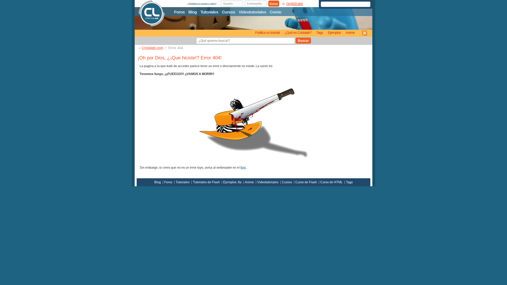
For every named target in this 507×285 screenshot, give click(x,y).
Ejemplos (334, 32)
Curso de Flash (306, 182)
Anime (350, 32)
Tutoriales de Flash (206, 182)
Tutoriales (209, 12)
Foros (179, 12)
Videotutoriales (252, 12)
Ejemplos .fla (232, 182)
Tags (319, 32)
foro (243, 167)
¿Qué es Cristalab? (298, 32)
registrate (294, 3)
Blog (192, 12)
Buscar (303, 40)
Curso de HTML (331, 182)
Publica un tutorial (267, 32)
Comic (276, 12)
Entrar (274, 3)
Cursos (228, 12)
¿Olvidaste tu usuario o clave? (201, 3)
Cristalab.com (152, 48)
